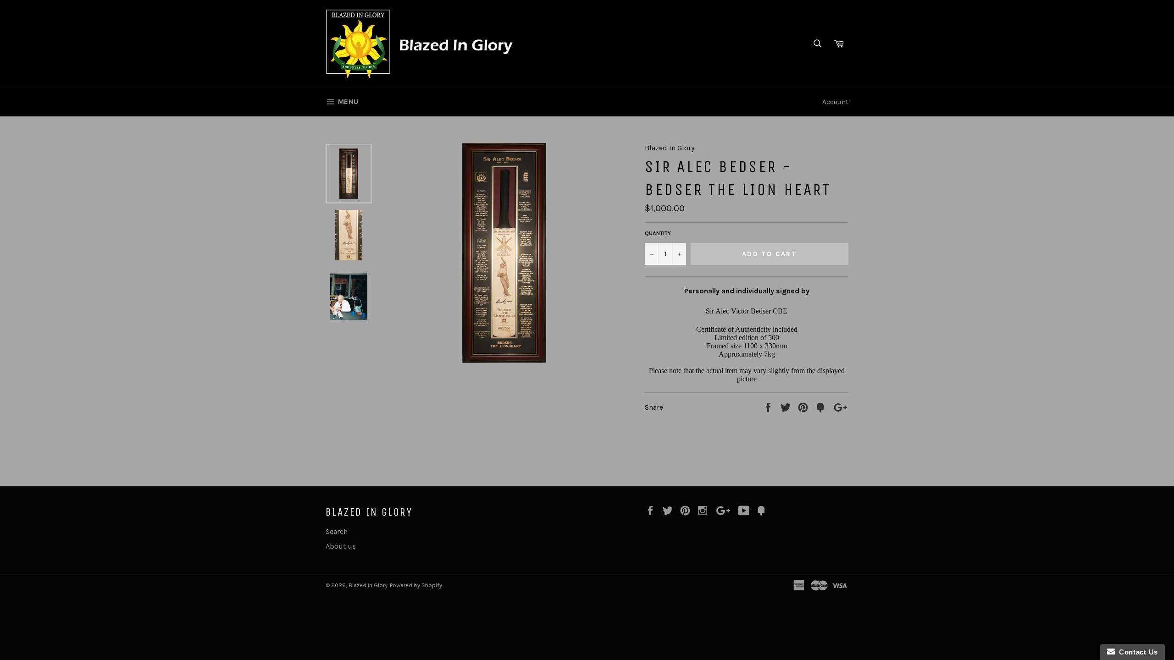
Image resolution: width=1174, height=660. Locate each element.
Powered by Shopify (416, 585)
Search (337, 531)
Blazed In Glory (368, 585)
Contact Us (1136, 652)
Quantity (658, 233)
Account (835, 102)
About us (341, 546)
